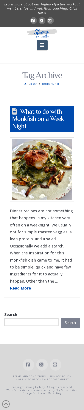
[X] (42, 20)
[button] (42, 45)
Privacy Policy (60, 376)
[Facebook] (33, 20)
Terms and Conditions (29, 376)
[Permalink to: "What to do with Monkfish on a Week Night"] (42, 169)
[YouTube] (50, 20)
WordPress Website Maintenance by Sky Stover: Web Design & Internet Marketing (42, 391)
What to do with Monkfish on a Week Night (38, 119)
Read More (20, 288)
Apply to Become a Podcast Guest (43, 379)
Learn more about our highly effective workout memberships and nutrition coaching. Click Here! (42, 8)
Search (10, 314)
